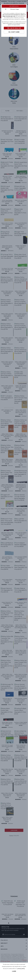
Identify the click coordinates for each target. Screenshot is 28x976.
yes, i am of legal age (14, 28)
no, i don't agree (14, 32)
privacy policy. (21, 968)
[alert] (14, 968)
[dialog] (14, 486)
